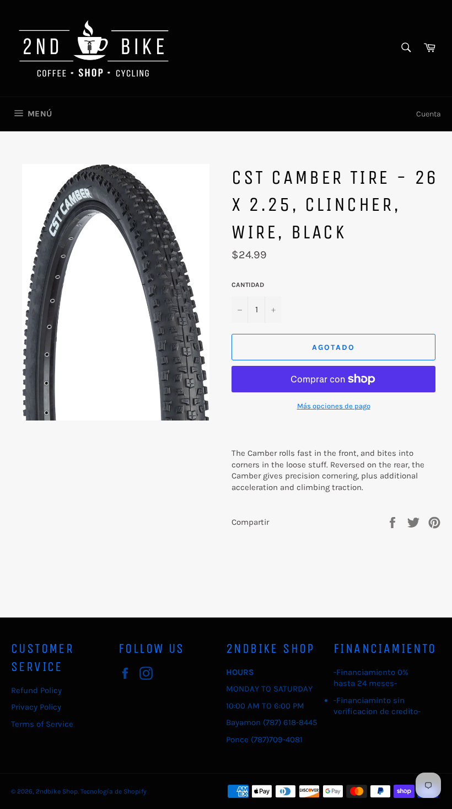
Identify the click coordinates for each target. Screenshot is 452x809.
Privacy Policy (36, 707)
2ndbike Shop (57, 791)
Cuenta (428, 114)
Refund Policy (36, 690)
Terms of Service (42, 724)
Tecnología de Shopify (113, 791)
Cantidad (248, 285)
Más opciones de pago (333, 406)
